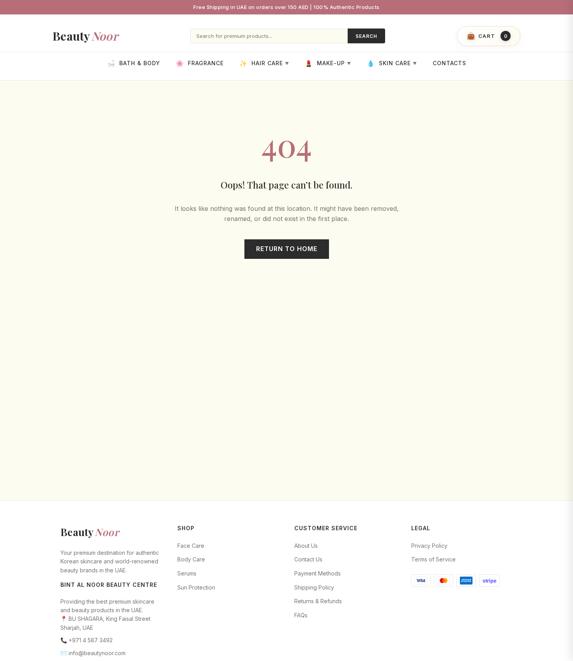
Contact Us (308, 559)
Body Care (191, 559)
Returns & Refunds (318, 601)
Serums (186, 573)
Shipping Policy (314, 587)
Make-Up (328, 63)
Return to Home (286, 249)
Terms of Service (433, 559)
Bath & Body (133, 63)
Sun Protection (196, 587)
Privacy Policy (429, 545)
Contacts (449, 63)
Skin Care (392, 63)
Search (366, 36)
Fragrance (200, 63)
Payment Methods (317, 573)
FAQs (301, 615)
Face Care (190, 545)
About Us (306, 545)
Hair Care (264, 63)
